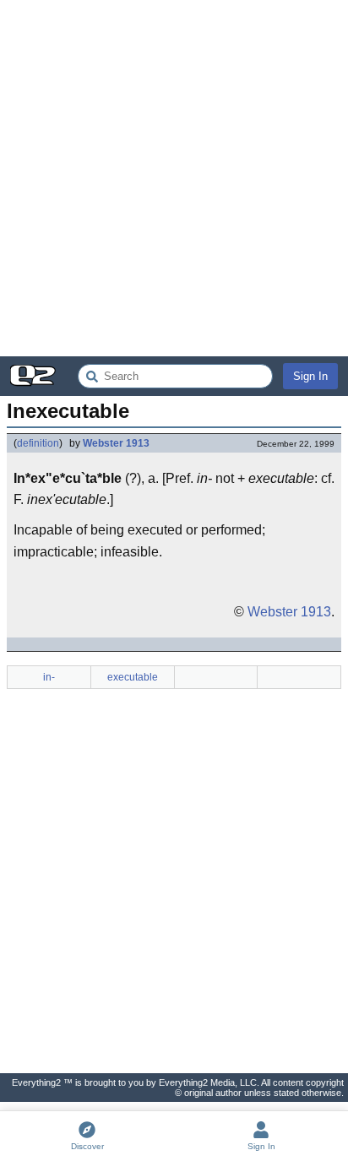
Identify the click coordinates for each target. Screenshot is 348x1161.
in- (49, 677)
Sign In (310, 376)
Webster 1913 (116, 443)
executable (132, 677)
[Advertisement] (174, 178)
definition (38, 443)
